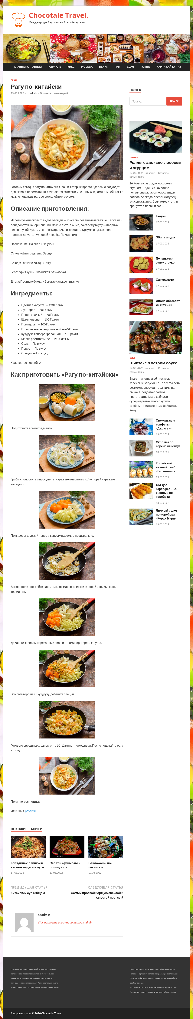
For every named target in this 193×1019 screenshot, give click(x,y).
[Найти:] (155, 101)
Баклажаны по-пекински (100, 865)
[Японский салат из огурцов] (141, 314)
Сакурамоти (165, 279)
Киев (71, 66)
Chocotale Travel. (58, 15)
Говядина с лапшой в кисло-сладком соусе (27, 865)
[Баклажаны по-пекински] (105, 858)
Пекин (103, 66)
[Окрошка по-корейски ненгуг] (141, 455)
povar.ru (30, 810)
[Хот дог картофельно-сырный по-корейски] (141, 498)
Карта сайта (166, 66)
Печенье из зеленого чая (165, 260)
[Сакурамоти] (141, 293)
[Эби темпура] (141, 250)
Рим (117, 66)
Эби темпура (165, 237)
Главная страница (28, 66)
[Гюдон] (141, 229)
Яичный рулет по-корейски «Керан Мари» (166, 514)
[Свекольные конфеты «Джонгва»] (141, 433)
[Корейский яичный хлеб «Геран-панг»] (141, 476)
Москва (87, 66)
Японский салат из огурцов (168, 303)
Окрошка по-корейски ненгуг (168, 444)
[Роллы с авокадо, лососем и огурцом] (155, 154)
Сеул (130, 66)
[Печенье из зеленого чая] (141, 271)
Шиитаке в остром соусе (153, 362)
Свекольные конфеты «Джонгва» (165, 424)
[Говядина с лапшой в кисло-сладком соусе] (28, 858)
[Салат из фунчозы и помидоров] (67, 858)
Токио (145, 66)
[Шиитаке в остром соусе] (155, 354)
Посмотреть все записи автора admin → (67, 922)
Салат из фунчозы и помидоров (65, 865)
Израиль (54, 66)
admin (33, 93)
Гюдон (161, 216)
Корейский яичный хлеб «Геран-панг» (165, 467)
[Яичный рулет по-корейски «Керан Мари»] (141, 523)
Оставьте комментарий (54, 93)
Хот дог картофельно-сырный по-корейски (166, 490)
